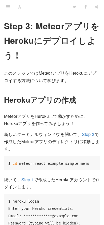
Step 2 (88, 134)
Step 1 (27, 179)
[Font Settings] (19, 6)
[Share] (96, 6)
